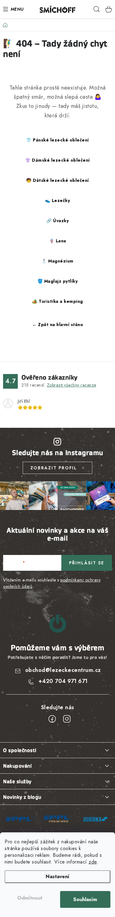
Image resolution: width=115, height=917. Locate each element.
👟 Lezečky (57, 200)
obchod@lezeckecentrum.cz (63, 670)
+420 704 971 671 (63, 681)
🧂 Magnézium (57, 261)
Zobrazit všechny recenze (71, 385)
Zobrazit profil (53, 468)
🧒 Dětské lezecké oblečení (57, 180)
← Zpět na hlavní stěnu (57, 324)
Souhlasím (85, 899)
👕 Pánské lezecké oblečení (57, 140)
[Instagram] (67, 719)
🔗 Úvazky (57, 221)
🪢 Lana (57, 241)
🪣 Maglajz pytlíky (57, 281)
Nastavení (57, 876)
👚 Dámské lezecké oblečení (57, 160)
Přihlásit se (86, 563)
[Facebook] (52, 719)
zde (93, 861)
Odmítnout (29, 897)
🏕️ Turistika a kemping (57, 301)
